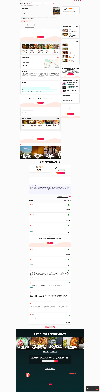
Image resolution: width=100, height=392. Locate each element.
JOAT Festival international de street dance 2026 (72, 83)
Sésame (70, 43)
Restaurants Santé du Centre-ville (67, 102)
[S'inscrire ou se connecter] (73, 0)
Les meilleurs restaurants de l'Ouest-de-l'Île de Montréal (50, 156)
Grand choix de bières (24, 18)
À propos (72, 371)
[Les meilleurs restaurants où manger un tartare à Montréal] (23, 343)
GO (56, 360)
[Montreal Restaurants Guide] (28, 374)
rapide (48, 181)
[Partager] (26, 13)
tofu (32, 181)
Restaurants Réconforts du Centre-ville (68, 100)
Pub (28, 18)
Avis (27, 368)
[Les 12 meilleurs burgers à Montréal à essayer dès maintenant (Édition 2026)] (65, 34)
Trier (30, 200)
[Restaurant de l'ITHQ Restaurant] (65, 56)
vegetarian (42, 181)
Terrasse (52, 91)
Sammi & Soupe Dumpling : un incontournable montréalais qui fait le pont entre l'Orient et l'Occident (39, 347)
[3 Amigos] (57, 122)
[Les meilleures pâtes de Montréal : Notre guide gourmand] (71, 343)
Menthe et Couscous (72, 51)
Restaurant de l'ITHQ (72, 55)
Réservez (32, 52)
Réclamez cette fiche (28, 27)
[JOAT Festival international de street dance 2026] (64, 83)
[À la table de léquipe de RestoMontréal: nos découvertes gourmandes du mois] (55, 343)
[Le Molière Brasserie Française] (33, 122)
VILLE (19, 0)
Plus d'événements (54, 351)
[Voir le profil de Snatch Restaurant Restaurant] (49, 46)
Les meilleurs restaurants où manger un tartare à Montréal (23, 347)
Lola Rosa (24, 9)
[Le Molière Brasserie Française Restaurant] (65, 60)
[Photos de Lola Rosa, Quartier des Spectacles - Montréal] (56, 11)
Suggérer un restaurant (50, 371)
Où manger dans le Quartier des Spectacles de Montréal (73, 31)
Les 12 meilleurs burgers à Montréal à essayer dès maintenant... (72, 35)
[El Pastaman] (25, 122)
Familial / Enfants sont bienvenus (27, 89)
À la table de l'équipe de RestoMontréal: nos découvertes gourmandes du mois (55, 347)
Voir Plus (58, 118)
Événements (28, 371)
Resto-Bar (32, 18)
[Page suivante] (54, 327)
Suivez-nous (72, 367)
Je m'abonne (40, 102)
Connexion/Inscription (28, 367)
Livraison (43, 89)
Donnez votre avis (61, 172)
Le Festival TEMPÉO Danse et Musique (71, 91)
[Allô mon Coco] (41, 122)
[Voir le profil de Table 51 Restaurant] (57, 46)
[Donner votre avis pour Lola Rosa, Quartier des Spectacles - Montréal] (28, 13)
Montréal (35, 61)
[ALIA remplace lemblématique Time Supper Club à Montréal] (38, 152)
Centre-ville (32, 61)
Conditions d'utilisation (72, 373)
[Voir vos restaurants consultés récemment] (76, 0)
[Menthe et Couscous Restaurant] (65, 52)
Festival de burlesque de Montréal (72, 86)
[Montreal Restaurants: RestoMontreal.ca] (23, 3)
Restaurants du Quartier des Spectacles (31, 5)
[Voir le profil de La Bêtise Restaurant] (33, 46)
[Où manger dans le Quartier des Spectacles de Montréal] (65, 30)
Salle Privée (33, 91)
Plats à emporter (54, 89)
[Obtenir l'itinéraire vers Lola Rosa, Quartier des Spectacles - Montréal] (51, 63)
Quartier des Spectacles (26, 61)
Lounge (48, 89)
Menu (23, 52)
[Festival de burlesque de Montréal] (64, 87)
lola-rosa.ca (25, 65)
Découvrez (24, 0)
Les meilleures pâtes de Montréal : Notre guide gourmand (71, 347)
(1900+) (39, 170)
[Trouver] (70, 196)
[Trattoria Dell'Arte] (49, 122)
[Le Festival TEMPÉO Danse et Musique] (64, 91)
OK (97, 389)
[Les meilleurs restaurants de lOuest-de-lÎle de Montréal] (50, 152)
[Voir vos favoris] (75, 0)
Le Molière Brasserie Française (73, 59)
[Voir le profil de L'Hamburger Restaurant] (41, 46)
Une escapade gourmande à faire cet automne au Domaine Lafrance (26, 156)
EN (80, 0)
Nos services (32, 27)
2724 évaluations (65, 11)
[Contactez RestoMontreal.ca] (78, 0)
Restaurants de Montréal (23, 5)
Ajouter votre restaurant (50, 368)
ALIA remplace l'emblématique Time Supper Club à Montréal (38, 156)
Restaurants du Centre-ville (66, 97)
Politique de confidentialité (72, 372)
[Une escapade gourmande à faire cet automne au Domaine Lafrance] (26, 152)
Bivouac (70, 47)
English (51, 384)
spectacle (37, 181)
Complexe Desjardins (26, 62)
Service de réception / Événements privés (42, 91)
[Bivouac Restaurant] (65, 48)
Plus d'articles (45, 351)
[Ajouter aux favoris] (27, 13)
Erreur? (58, 57)
